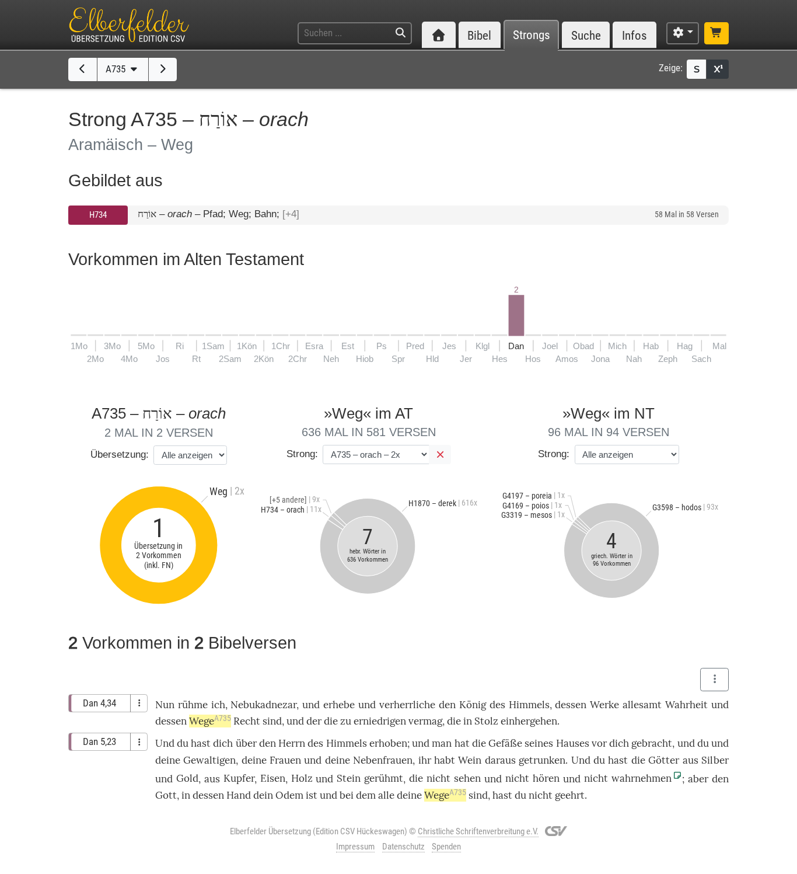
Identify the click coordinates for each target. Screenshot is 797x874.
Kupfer (238, 778)
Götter (663, 760)
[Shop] (716, 33)
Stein (349, 778)
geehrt (570, 795)
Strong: (302, 453)
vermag (425, 721)
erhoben (388, 743)
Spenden (446, 846)
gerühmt (383, 778)
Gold (187, 778)
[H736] (163, 69)
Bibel (479, 35)
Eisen (272, 778)
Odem (289, 795)
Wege (210, 721)
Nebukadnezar (263, 704)
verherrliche (407, 704)
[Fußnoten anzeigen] (718, 69)
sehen (467, 778)
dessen (570, 704)
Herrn (291, 743)
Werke (604, 704)
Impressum (355, 846)
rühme (193, 704)
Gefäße (505, 743)
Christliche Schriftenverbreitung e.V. (478, 831)
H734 (98, 215)
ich (218, 704)
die (454, 721)
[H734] (82, 69)
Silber (715, 760)
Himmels (529, 704)
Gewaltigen (209, 760)
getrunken (542, 760)
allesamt (642, 704)
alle (386, 795)
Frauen (285, 760)
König (472, 704)
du (703, 743)
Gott (166, 795)
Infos (634, 35)
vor (599, 743)
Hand (238, 795)
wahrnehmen (641, 778)
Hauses (572, 743)
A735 (117, 69)
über (246, 743)
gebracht (651, 743)
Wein (469, 760)
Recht (246, 721)
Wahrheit (686, 704)
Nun (164, 704)
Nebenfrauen (383, 760)
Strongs (531, 35)
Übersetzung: (119, 454)
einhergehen (529, 721)
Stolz (486, 721)
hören (546, 778)
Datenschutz (403, 846)
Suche (586, 35)
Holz (302, 778)
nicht (438, 778)
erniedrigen (380, 721)
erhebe (339, 704)
